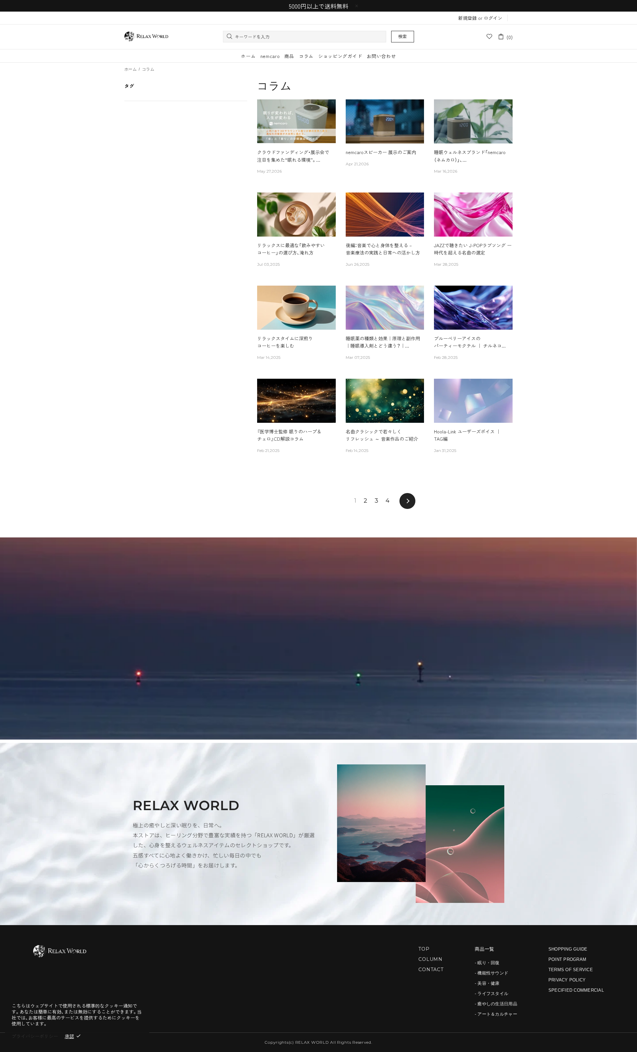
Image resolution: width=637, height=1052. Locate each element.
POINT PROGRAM (567, 959)
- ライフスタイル (491, 993)
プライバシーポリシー (35, 1036)
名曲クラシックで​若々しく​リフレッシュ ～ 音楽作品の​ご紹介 (382, 435)
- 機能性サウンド (491, 972)
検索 (402, 36)
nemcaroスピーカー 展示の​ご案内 (381, 152)
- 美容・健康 (487, 983)
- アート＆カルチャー (496, 1014)
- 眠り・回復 (487, 962)
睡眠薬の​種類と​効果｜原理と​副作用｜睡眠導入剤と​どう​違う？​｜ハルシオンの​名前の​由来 (383, 342)
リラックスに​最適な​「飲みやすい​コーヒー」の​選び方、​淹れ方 (291, 249)
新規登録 (467, 18)
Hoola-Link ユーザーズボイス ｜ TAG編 (467, 435)
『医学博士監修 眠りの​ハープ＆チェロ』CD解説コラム (289, 435)
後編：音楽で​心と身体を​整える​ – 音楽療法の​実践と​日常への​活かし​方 (383, 249)
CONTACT (431, 969)
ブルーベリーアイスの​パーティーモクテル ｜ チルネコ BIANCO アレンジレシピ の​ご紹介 (469, 342)
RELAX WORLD (146, 36)
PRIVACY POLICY (567, 979)
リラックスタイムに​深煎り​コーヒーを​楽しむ (285, 342)
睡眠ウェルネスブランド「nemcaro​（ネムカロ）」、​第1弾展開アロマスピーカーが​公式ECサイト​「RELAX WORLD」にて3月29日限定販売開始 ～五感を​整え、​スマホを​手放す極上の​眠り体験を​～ (472, 156)
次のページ (407, 501)
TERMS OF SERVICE (570, 969)
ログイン (493, 18)
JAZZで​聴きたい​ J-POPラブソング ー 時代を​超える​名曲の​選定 (473, 249)
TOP (424, 949)
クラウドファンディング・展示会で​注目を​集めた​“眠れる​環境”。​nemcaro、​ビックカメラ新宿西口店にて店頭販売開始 (294, 156)
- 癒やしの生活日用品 (496, 1003)
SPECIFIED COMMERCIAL (576, 990)
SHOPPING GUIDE (568, 949)
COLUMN (430, 959)
